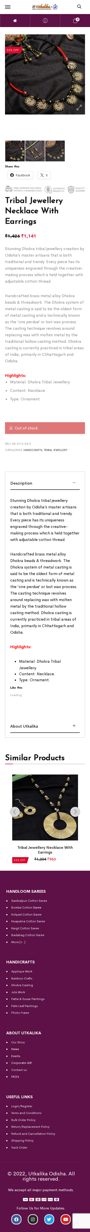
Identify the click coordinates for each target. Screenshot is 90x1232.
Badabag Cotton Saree (27, 935)
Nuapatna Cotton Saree (28, 921)
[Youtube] (65, 1219)
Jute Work (18, 992)
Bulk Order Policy (23, 1120)
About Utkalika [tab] (24, 726)
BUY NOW (69, 1226)
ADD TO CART (21, 1226)
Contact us (19, 1070)
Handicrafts (33, 450)
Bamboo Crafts (21, 978)
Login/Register (21, 1106)
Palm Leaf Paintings (24, 1006)
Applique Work (21, 971)
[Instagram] (33, 1219)
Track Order (19, 1148)
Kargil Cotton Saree (25, 928)
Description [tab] (21, 483)
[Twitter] (49, 1219)
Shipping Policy (22, 1141)
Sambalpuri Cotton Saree (29, 901)
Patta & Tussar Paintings (27, 999)
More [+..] (18, 942)
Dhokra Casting (22, 985)
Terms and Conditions (26, 1113)
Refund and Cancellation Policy (33, 1134)
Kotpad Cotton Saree (26, 915)
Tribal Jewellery (56, 450)
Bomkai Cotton (21, 908)
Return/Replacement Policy (30, 1127)
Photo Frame (20, 1013)
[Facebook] (16, 1219)
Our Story (18, 1042)
